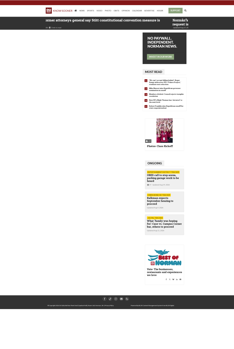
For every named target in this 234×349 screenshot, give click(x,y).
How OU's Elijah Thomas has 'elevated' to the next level (165, 101)
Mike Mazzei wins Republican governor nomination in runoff (165, 89)
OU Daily (62, 305)
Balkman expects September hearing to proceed (160, 200)
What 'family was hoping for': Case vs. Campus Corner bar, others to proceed (164, 223)
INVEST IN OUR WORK (160, 56)
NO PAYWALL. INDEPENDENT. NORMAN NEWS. (162, 42)
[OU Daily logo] (59, 11)
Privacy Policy (109, 305)
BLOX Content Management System (150, 305)
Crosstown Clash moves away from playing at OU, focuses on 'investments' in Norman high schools (108, 22)
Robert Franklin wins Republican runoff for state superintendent (166, 107)
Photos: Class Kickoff (160, 146)
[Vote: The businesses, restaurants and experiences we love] (164, 256)
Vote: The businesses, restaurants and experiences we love (164, 272)
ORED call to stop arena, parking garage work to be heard (163, 177)
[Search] (185, 11)
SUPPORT (175, 10)
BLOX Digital (170, 305)
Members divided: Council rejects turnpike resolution (166, 95)
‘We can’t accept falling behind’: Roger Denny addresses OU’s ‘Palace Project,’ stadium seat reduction (165, 82)
